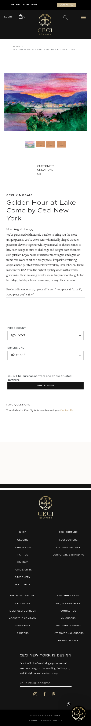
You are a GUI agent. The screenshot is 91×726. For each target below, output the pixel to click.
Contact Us (66, 410)
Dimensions (15, 348)
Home (16, 47)
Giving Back (23, 626)
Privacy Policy (51, 721)
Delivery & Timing (68, 626)
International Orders (68, 633)
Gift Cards (22, 585)
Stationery (22, 577)
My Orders (68, 618)
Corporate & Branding (68, 555)
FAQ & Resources (68, 604)
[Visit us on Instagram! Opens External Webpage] (35, 694)
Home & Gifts (23, 570)
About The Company (22, 618)
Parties (23, 555)
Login (8, 17)
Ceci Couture (68, 540)
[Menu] (84, 17)
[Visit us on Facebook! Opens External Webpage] (44, 694)
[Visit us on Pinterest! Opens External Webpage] (53, 694)
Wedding (23, 540)
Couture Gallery (68, 548)
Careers (23, 633)
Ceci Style (22, 604)
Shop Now (45, 385)
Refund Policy (68, 641)
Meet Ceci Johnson (23, 611)
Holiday (22, 562)
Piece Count (16, 328)
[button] (78, 714)
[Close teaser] (69, 704)
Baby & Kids (23, 548)
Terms (33, 721)
